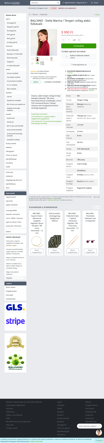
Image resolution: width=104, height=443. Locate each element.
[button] (43, 42)
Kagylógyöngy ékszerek (14, 180)
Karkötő (8, 114)
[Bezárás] (99, 426)
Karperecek (11, 118)
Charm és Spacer (11, 155)
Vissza (97, 15)
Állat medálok (11, 89)
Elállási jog (10, 412)
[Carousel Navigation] (96, 207)
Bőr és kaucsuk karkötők (15, 126)
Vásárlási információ (13, 214)
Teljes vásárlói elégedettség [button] (38, 73)
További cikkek (11, 428)
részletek (70, 73)
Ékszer (35, 14)
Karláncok (10, 122)
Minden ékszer (11, 15)
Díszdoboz (9, 163)
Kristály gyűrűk (12, 42)
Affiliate (88, 402)
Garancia (9, 408)
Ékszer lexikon (10, 287)
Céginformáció (11, 197)
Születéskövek (10, 299)
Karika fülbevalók (13, 50)
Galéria (8, 232)
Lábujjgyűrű (10, 151)
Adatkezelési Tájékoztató (15, 405)
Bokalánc (9, 147)
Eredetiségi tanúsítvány (39, 114)
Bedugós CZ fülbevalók (14, 54)
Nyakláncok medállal (14, 100)
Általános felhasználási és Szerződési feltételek (24, 402)
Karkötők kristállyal (13, 140)
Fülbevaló (9, 46)
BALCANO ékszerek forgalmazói (18, 421)
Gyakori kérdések (11, 205)
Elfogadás (99, 440)
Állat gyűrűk (11, 38)
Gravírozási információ (13, 226)
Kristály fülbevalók (13, 66)
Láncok (9, 97)
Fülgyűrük (10, 62)
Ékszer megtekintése (37, 251)
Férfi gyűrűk (11, 35)
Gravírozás (9, 172)
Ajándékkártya (11, 184)
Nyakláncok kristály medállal (13, 109)
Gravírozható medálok (14, 81)
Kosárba (80, 45)
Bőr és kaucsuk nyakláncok (16, 104)
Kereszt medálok (12, 73)
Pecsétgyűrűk (11, 31)
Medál (8, 69)
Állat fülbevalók (12, 58)
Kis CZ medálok (12, 85)
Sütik (8, 418)
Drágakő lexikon (11, 291)
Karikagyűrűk (11, 23)
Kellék (8, 167)
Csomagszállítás (11, 210)
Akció (7, 188)
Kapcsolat (9, 201)
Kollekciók (9, 176)
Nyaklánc (9, 93)
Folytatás (9, 278)
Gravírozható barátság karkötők (14, 135)
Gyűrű (8, 19)
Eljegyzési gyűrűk (13, 27)
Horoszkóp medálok (13, 77)
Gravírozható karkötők (14, 130)
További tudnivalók (36, 441)
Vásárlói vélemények (13, 237)
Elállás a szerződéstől (14, 415)
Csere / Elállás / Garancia (14, 218)
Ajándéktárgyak (11, 159)
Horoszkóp (9, 295)
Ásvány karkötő (11, 143)
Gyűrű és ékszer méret (13, 222)
